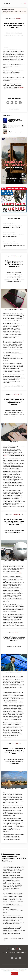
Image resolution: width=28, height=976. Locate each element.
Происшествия (16, 514)
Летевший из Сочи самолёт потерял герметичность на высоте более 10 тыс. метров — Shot (14, 245)
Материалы (12, 952)
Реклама (4, 952)
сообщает (21, 87)
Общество (18, 18)
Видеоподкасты (21, 952)
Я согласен (14, 973)
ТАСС (5, 455)
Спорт (16, 632)
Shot (20, 572)
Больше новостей (14, 109)
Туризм (16, 743)
